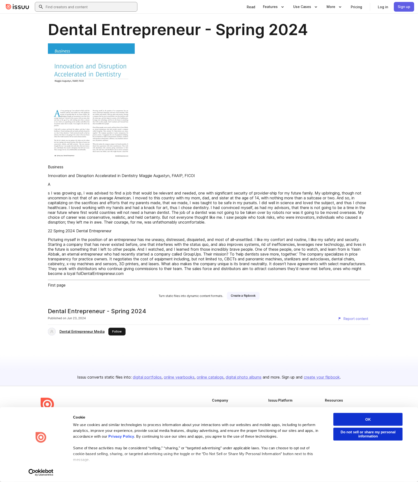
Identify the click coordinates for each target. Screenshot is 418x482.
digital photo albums (243, 377)
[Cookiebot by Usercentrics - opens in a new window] (41, 472)
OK (368, 419)
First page (57, 285)
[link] (251, 7)
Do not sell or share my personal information (368, 434)
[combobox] (90, 6)
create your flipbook (322, 377)
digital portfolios (147, 377)
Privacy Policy (121, 436)
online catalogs (210, 377)
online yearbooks (179, 377)
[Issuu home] (17, 6)
